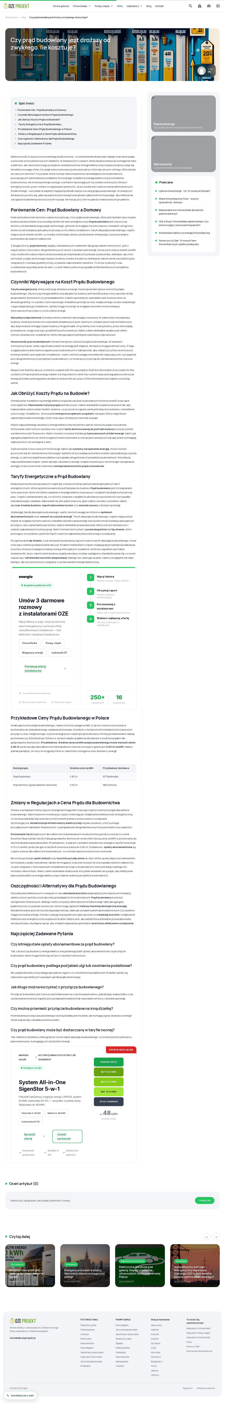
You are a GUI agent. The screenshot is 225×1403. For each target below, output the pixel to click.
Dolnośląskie (87, 1347)
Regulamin (188, 1388)
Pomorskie (86, 1338)
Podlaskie (85, 1365)
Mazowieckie (87, 1343)
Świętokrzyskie (88, 1325)
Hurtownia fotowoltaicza (199, 1351)
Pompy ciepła (102, 6)
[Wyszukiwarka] (190, 6)
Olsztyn (155, 1374)
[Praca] (208, 6)
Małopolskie (122, 1361)
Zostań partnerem (64, 1136)
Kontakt (159, 6)
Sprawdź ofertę (29, 1136)
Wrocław (155, 1352)
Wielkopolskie (123, 1347)
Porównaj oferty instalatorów (35, 668)
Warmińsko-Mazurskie (92, 1352)
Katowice (156, 1356)
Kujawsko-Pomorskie (91, 1356)
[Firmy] (199, 6)
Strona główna (61, 6)
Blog (148, 6)
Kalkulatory (133, 6)
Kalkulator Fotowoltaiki (198, 1328)
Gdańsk (155, 1329)
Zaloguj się (205, 1200)
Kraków (155, 1338)
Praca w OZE (192, 1346)
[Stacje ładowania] (218, 6)
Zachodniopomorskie (91, 1361)
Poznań (155, 1334)
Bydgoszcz (156, 1361)
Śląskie (119, 1343)
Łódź (153, 1347)
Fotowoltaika (80, 6)
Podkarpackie (88, 1329)
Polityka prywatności (206, 1388)
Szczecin (155, 1343)
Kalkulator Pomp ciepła (198, 1332)
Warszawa (156, 1325)
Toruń (154, 1365)
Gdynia (154, 1370)
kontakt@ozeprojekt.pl (23, 1337)
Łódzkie (85, 1334)
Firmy (120, 6)
